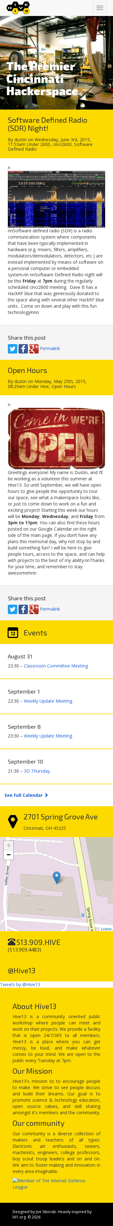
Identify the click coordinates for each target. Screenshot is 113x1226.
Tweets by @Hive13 (20, 984)
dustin (20, 140)
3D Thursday (37, 771)
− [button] (9, 855)
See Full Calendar (24, 795)
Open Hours (63, 386)
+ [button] (9, 845)
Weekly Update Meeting (48, 701)
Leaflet (106, 928)
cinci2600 (62, 144)
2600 (45, 144)
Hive (44, 386)
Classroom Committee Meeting (56, 666)
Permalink (50, 348)
